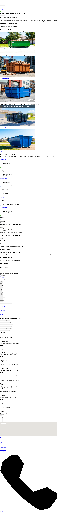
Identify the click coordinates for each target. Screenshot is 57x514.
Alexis (1, 286)
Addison (1, 282)
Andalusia (2, 293)
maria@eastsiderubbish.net (4, 511)
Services (3, 2)
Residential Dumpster (4, 54)
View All (1, 301)
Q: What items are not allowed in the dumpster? (6, 324)
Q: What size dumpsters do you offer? (5, 320)
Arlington (2, 298)
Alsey (1, 289)
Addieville (2, 281)
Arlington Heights (2, 297)
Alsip (1, 290)
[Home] (3, 0)
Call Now (2, 238)
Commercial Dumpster (4, 102)
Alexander (2, 285)
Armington (2, 299)
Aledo (1, 284)
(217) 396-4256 (2, 5)
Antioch (1, 295)
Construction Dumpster (5, 78)
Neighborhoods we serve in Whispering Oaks (6, 303)
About (2, 3)
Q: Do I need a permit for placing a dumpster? (6, 326)
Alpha (1, 288)
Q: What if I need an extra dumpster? (5, 330)
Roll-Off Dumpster (4, 127)
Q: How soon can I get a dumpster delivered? (6, 328)
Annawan (2, 294)
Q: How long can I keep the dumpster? (5, 322)
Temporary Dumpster (4, 151)
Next (1, 415)
